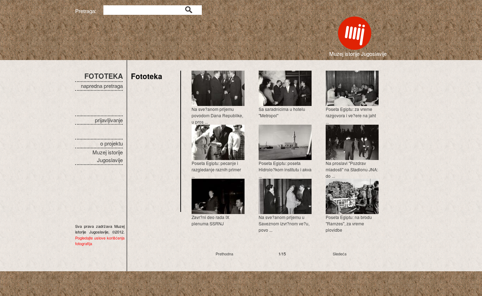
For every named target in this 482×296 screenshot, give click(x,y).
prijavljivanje (109, 120)
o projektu (111, 143)
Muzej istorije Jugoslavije (107, 156)
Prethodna (224, 253)
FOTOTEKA (103, 76)
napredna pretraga (102, 85)
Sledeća (340, 253)
